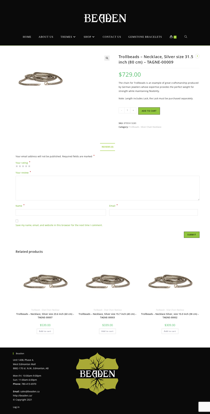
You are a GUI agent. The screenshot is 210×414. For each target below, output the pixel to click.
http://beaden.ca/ (22, 395)
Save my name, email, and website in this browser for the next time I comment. (59, 225)
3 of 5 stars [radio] (23, 166)
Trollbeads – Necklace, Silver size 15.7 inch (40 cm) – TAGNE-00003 (107, 315)
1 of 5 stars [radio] (17, 166)
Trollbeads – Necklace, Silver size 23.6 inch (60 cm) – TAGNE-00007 (45, 315)
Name (20, 205)
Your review (23, 172)
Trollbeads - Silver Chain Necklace (145, 126)
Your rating (23, 163)
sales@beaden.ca (30, 391)
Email (113, 205)
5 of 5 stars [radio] (29, 166)
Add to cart (149, 110)
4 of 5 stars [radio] (26, 166)
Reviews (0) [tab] (107, 146)
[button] (107, 58)
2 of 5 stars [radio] (20, 166)
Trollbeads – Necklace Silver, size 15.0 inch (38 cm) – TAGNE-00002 (170, 315)
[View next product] (197, 56)
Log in (16, 407)
